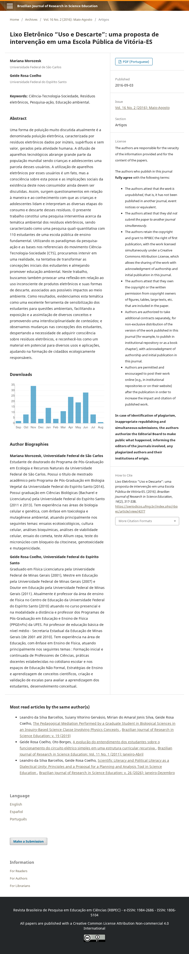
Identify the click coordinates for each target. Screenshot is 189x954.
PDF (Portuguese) (135, 61)
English (16, 804)
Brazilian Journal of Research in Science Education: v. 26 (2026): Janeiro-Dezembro (107, 772)
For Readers (18, 871)
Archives (31, 19)
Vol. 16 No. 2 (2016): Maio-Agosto (68, 19)
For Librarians (20, 885)
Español (16, 811)
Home (14, 19)
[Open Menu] (10, 6)
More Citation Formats (135, 521)
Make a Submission (28, 841)
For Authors (18, 878)
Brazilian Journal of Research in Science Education (57, 6)
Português (18, 819)
